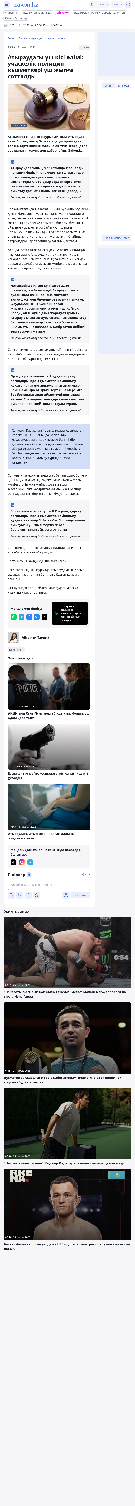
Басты (11, 38)
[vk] (37, 617)
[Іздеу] (128, 4)
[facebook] (29, 617)
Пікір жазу (81, 895)
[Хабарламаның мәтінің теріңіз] (49, 885)
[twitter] (44, 617)
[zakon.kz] (26, 4)
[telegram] (21, 617)
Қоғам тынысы (56, 38)
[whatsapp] (14, 617)
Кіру (87, 874)
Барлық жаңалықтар (31, 38)
